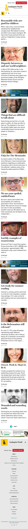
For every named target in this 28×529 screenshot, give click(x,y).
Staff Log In (14, 518)
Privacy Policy (16, 521)
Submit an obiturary (14, 503)
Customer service (14, 480)
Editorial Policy (14, 460)
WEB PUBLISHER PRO (15, 522)
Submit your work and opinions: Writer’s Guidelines (14, 463)
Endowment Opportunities (14, 492)
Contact (14, 465)
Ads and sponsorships (14, 499)
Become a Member (21, 3)
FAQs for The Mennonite (13, 155)
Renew (13, 2)
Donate (14, 488)
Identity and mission (14, 458)
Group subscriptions (14, 475)
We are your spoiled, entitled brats (11, 195)
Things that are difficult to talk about (13, 116)
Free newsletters (14, 509)
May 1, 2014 (4, 44)
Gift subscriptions (14, 478)
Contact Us (25, 521)
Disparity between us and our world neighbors (13, 64)
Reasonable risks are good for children (11, 22)
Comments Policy (21, 521)
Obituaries (14, 511)
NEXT (15, 426)
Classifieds (14, 513)
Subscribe (9, 2)
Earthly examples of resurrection (11, 239)
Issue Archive (14, 482)
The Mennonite (4, 42)
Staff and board (14, 456)
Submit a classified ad (14, 501)
